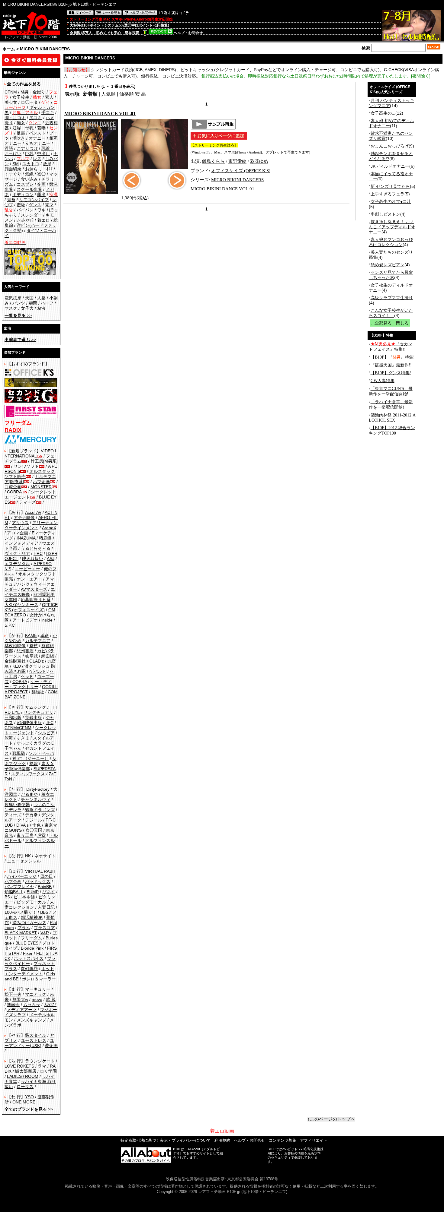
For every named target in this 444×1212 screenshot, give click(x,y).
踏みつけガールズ (29, 922)
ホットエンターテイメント (29, 971)
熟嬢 (33, 763)
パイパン (25, 209)
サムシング (35, 707)
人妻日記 (46, 907)
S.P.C (10, 625)
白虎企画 (13, 486)
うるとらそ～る (35, 548)
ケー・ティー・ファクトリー (28, 684)
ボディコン (23, 194)
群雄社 (37, 691)
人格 (41, 298)
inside (47, 620)
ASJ (50, 558)
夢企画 (51, 1045)
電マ (49, 204)
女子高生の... (383, 113)
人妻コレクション (29, 905)
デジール (33, 820)
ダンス (35, 204)
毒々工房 (25, 835)
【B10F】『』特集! (393, 357)
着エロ (43, 220)
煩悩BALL (14, 891)
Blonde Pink (32, 948)
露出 (41, 194)
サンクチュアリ (38, 712)
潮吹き (18, 138)
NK (28, 855)
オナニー (37, 138)
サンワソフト (26, 466)
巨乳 (29, 153)
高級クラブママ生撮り (392, 297)
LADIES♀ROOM (22, 1076)
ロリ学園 (48, 1071)
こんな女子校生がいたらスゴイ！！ (391, 313)
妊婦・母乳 (23, 127)
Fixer (28, 953)
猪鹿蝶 (45, 538)
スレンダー (31, 215)
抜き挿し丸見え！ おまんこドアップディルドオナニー (392, 226)
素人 (49, 97)
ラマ (42, 1066)
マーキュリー (37, 989)
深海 (9, 738)
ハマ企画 (41, 481)
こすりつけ (27, 148)
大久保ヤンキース (21, 604)
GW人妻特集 (382, 380)
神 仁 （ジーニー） (30, 758)
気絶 (29, 174)
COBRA (14, 491)
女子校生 (20, 97)
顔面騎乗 (13, 168)
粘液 (41, 308)
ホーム (8, 48)
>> (18, 315)
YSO (29, 1096)
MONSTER (41, 486)
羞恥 (21, 204)
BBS (44, 912)
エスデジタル (17, 563)
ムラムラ (31, 1004)
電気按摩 (13, 298)
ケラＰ (27, 676)
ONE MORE (23, 1102)
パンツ (18, 303)
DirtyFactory (38, 789)
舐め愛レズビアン (387, 264)
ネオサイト (45, 855)
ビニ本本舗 (24, 896)
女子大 (27, 308)
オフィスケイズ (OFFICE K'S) (240, 170)
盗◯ (41, 174)
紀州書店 (25, 650)
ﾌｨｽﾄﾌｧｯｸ (25, 220)
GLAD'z (36, 661)
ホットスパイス (28, 958)
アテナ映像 (24, 517)
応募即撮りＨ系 (35, 599)
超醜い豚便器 (17, 804)
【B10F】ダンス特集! (391, 373)
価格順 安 (129, 94)
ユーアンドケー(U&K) (29, 1043)
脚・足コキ (15, 117)
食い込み (29, 179)
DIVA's (22, 825)
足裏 (21, 133)
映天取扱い (32, 558)
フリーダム (31, 937)
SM (15, 163)
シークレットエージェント (30, 730)
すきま (23, 738)
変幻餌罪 (29, 968)
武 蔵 (51, 999)
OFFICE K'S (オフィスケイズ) (31, 607)
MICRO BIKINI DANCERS (237, 179)
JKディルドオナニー (390, 166)
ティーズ (27, 502)
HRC (38, 553)
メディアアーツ (22, 1009)
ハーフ (47, 303)
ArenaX (49, 527)
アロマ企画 (17, 532)
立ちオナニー (37, 143)
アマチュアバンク (29, 582)
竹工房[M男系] (44, 461)
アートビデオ (25, 620)
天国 (29, 298)
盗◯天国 (33, 830)
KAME (31, 635)
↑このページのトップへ (331, 1119)
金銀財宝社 (15, 661)
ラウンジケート (40, 1061)
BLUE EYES (26, 943)
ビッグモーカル (31, 902)
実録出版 (33, 717)
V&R (44, 932)
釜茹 (33, 645)
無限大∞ (20, 999)
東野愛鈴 (237, 161)
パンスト (37, 133)
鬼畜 (11, 199)
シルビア (46, 732)
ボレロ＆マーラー (39, 978)
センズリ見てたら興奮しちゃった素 (391, 275)
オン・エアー (29, 579)
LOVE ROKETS (19, 1066)
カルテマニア (37, 640)
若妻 (41, 127)
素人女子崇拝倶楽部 (29, 766)
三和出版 (13, 717)
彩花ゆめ (259, 161)
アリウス (20, 522)
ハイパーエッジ (22, 876)
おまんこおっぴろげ (390, 146)
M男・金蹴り (33, 92)
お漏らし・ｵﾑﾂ (39, 168)
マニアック (35, 994)
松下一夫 (13, 994)
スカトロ (30, 163)
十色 (36, 825)
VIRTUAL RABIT (40, 871)
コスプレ (25, 184)
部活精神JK (32, 917)
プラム (24, 927)
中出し (43, 153)
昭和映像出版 (29, 722)
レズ (37, 158)
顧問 (33, 303)
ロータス (25, 1086)
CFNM (11, 92)
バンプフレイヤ (19, 886)
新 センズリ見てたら (390, 186)
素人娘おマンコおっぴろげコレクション (391, 242)
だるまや (29, 794)
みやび (50, 1004)
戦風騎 (18, 753)
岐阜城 (31, 655)
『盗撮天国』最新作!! (391, 365)
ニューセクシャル (24, 861)
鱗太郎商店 (25, 1071)
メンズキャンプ (31, 1019)
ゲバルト (37, 671)
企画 (41, 184)
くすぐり (13, 174)
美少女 (11, 102)
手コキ (47, 112)
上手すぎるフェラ (387, 193)
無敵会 (13, 1004)
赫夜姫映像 (15, 645)
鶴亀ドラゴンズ (40, 809)
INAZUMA (26, 538)
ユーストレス (33, 1040)
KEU (16, 666)
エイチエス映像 (30, 592)
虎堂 (41, 835)
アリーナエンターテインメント (31, 525)
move (37, 999)
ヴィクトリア (17, 553)
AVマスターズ (34, 589)
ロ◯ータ (29, 102)
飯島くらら (213, 161)
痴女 (21, 122)
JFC (49, 722)
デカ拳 (31, 814)
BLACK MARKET (21, 932)
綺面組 (47, 655)
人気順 (108, 94)
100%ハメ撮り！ (21, 912)
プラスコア (44, 927)
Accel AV (33, 512)
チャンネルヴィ (35, 799)
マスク (11, 308)
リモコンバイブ (34, 199)
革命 (44, 635)
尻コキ (35, 117)
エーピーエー (27, 568)
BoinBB (45, 886)
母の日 (46, 876)
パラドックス (37, 881)
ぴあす (48, 891)
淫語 (9, 148)
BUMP (33, 891)
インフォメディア (21, 543)
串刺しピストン (385, 214)
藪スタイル (35, 1035)
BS (7, 896)
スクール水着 (29, 189)
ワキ (41, 209)
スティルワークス (28, 773)
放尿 (47, 163)
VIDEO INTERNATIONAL (30, 453)
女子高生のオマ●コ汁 (391, 201)
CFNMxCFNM (18, 727)
